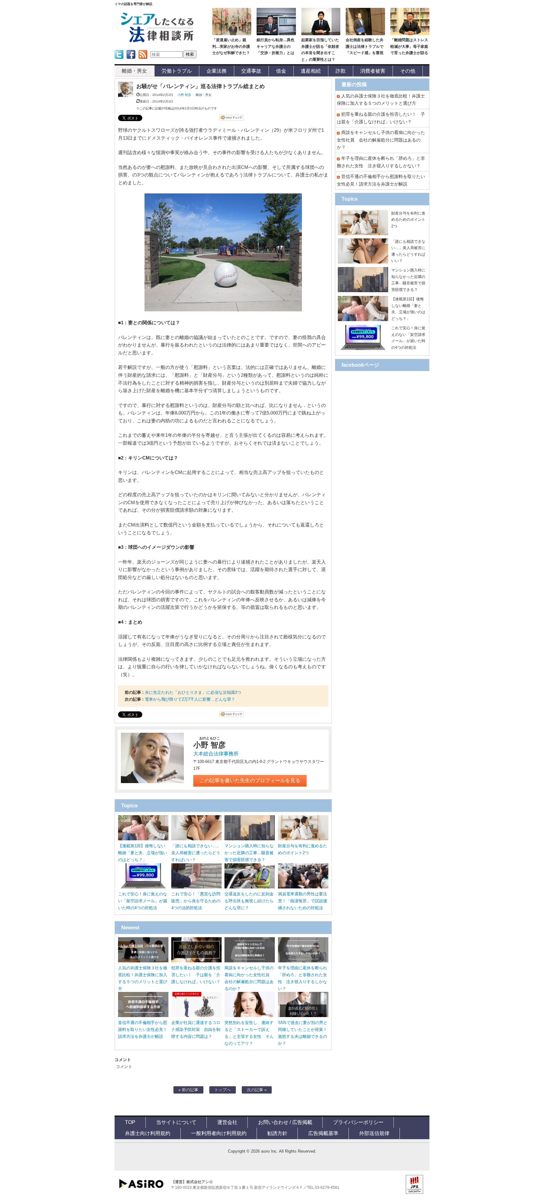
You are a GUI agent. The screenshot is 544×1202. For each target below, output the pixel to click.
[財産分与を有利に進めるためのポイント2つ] (303, 839)
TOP (130, 1122)
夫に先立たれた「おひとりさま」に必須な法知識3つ (193, 692)
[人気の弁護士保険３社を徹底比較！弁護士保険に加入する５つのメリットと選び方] (143, 961)
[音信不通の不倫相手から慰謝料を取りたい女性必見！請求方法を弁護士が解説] (143, 1015)
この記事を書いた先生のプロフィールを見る (250, 780)
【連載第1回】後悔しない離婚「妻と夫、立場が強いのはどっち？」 (142, 852)
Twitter (118, 60)
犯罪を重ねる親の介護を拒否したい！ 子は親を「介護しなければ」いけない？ (195, 974)
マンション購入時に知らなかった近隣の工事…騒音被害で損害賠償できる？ (249, 852)
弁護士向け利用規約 (147, 1133)
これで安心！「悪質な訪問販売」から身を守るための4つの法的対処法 (195, 901)
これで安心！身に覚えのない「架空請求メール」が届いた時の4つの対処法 (142, 901)
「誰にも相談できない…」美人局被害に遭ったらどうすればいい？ (195, 852)
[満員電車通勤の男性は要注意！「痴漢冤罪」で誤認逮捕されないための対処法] (303, 887)
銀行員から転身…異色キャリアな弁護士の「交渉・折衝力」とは (275, 46)
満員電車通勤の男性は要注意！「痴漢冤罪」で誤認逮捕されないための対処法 (302, 901)
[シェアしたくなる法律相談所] (157, 41)
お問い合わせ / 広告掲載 (285, 1122)
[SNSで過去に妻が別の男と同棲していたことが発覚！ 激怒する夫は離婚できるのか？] (303, 1015)
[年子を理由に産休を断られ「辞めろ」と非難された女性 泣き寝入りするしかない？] (303, 961)
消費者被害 (372, 71)
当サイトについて (176, 1122)
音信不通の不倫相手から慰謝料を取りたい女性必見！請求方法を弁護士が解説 (142, 1029)
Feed (141, 60)
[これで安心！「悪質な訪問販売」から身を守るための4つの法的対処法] (196, 887)
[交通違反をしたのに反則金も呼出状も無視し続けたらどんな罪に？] (249, 887)
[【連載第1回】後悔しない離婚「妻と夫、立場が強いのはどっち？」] (143, 839)
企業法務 (217, 71)
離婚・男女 (134, 71)
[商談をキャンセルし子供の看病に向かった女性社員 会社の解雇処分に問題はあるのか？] (249, 961)
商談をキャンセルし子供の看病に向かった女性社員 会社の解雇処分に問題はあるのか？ (381, 140)
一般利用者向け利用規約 (218, 1133)
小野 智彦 (184, 95)
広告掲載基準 (323, 1133)
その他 (407, 71)
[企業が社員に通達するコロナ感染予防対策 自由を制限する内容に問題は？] (196, 1015)
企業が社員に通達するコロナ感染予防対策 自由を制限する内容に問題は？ (195, 1029)
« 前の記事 (188, 1090)
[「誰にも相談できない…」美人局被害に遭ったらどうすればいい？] (196, 839)
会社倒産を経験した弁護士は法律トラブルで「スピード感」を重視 (364, 46)
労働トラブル (177, 71)
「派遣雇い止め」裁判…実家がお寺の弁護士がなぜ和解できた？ (231, 46)
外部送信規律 (374, 1133)
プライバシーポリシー (358, 1122)
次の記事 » (257, 1090)
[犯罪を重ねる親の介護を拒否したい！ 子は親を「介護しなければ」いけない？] (196, 961)
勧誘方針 (277, 1133)
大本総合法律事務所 (216, 753)
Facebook (131, 60)
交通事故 (251, 71)
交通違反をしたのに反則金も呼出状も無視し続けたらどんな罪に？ (249, 901)
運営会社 (227, 1122)
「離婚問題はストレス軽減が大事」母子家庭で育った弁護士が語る (409, 46)
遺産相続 (311, 71)
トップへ (222, 1090)
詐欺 (341, 71)
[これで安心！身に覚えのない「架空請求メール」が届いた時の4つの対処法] (143, 887)
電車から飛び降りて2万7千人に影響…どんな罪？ (190, 699)
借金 (281, 71)
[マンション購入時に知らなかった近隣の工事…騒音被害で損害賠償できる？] (249, 839)
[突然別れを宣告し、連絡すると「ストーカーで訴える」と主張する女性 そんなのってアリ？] (249, 1015)
